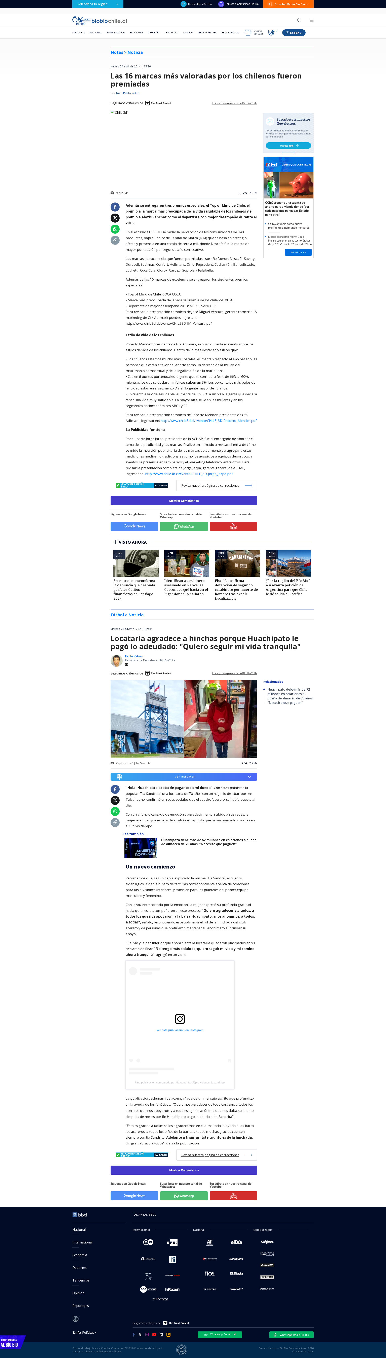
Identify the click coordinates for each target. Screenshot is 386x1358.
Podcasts (78, 32)
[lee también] (141, 848)
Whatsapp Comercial (223, 1334)
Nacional (95, 32)
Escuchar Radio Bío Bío (290, 4)
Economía (136, 32)
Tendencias (171, 32)
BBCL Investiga (207, 32)
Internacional (116, 32)
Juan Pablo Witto (127, 93)
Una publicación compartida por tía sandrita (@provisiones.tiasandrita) (180, 1082)
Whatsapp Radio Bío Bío (294, 1335)
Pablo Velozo (134, 656)
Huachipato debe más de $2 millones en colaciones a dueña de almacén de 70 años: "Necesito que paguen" (209, 842)
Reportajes (80, 1305)
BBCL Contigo (230, 32)
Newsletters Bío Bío (200, 4)
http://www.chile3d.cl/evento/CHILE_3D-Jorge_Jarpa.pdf (189, 473)
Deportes (153, 32)
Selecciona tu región (92, 4)
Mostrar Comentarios (184, 500)
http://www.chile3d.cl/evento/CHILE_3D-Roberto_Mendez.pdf (209, 420)
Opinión (188, 32)
